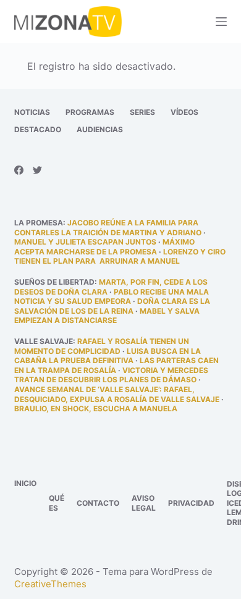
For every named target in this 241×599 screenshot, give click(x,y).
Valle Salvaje (43, 341)
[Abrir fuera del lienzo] (221, 21)
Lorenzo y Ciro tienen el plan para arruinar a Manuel (120, 256)
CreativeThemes (50, 584)
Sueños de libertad (54, 282)
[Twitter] (37, 170)
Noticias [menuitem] (32, 112)
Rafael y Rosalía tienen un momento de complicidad (101, 346)
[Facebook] (18, 170)
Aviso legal (144, 503)
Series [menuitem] (142, 112)
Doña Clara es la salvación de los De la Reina (112, 306)
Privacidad (191, 503)
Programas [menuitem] (90, 112)
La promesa (38, 222)
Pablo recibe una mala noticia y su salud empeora (111, 296)
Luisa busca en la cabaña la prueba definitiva (107, 356)
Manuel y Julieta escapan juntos (85, 241)
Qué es (56, 503)
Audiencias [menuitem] (100, 129)
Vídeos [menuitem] (184, 112)
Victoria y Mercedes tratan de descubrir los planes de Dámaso (111, 375)
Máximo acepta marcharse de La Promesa (104, 246)
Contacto (98, 503)
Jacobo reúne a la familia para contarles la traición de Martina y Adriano (107, 227)
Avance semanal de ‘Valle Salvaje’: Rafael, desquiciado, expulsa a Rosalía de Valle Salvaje (116, 394)
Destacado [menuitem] (37, 129)
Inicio (25, 483)
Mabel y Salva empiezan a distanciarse (107, 315)
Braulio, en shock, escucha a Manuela (95, 408)
